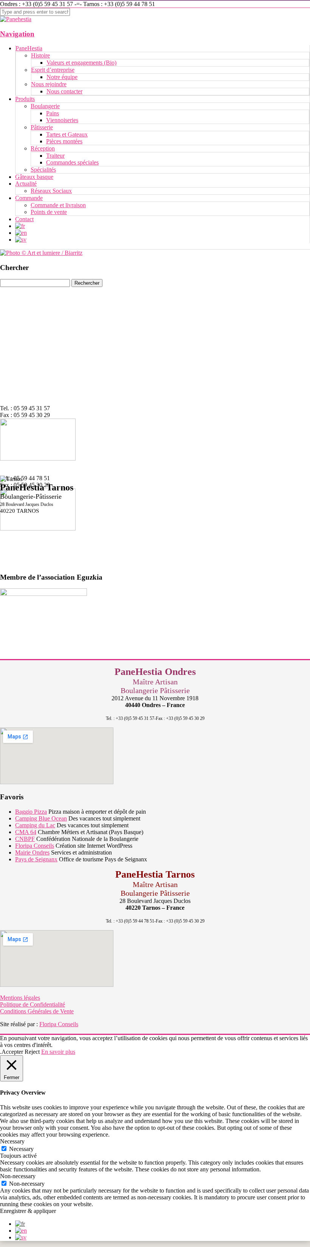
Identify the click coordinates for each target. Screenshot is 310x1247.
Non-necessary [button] (18, 1176)
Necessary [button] (12, 1141)
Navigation (17, 34)
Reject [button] (32, 1051)
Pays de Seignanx (36, 859)
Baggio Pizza (31, 811)
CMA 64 (25, 832)
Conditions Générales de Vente (37, 1011)
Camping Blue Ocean (41, 818)
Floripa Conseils (34, 845)
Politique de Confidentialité (32, 1004)
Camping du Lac (35, 825)
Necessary (21, 1149)
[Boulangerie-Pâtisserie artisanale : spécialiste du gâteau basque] (15, 19)
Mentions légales (20, 997)
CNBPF (25, 839)
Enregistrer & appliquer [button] (28, 1211)
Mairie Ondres (32, 852)
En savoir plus (58, 1051)
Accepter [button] (12, 1051)
